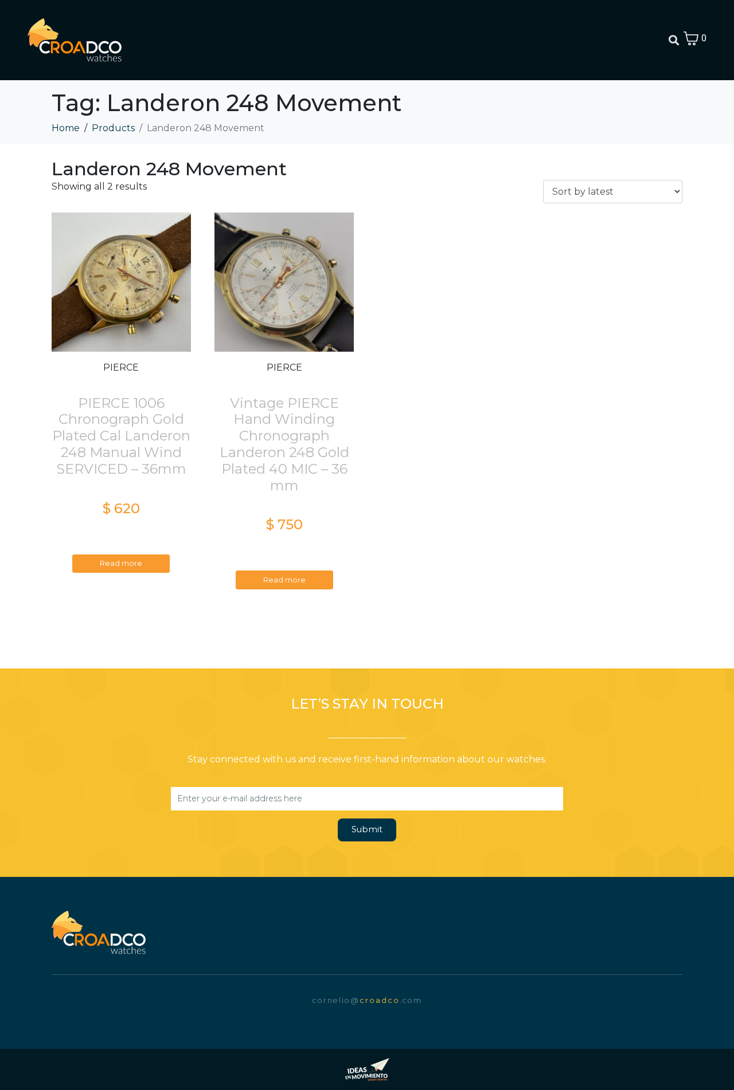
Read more (121, 563)
